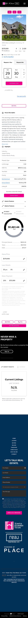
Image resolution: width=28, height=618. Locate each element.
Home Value (14, 449)
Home (14, 438)
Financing (14, 447)
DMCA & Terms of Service (15, 616)
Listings (14, 440)
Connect (14, 454)
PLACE (24, 572)
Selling (14, 445)
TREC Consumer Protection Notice (14, 579)
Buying (14, 443)
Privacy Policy (4, 616)
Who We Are (14, 452)
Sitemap (25, 616)
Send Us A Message (14, 512)
